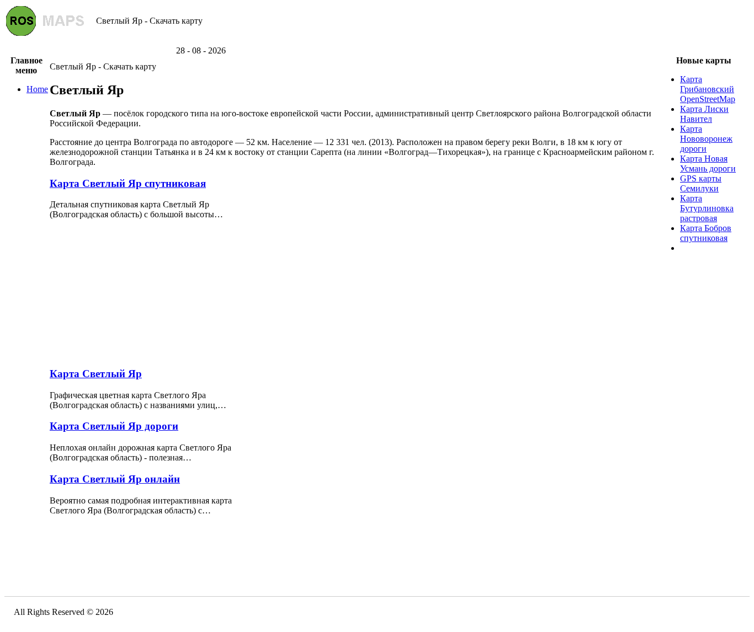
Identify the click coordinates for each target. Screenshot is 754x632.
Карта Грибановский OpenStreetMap (707, 89)
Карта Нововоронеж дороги (706, 138)
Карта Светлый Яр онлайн (115, 479)
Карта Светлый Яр (96, 373)
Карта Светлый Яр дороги (114, 426)
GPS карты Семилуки (700, 183)
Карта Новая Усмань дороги (708, 163)
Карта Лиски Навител (704, 114)
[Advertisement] (377, 42)
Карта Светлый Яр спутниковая (128, 183)
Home (37, 89)
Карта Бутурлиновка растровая (707, 208)
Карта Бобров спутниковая (705, 233)
